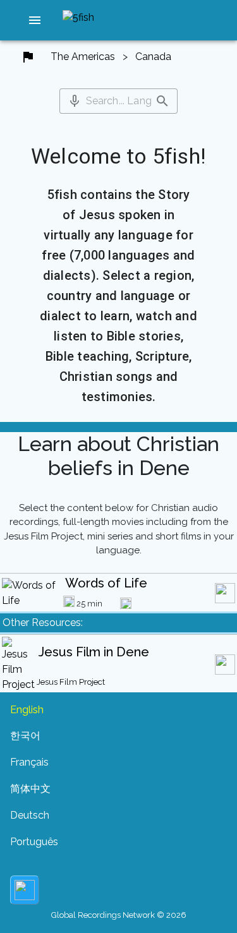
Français (29, 762)
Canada (153, 57)
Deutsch (29, 815)
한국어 (25, 736)
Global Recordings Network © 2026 (118, 915)
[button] (35, 20)
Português (34, 842)
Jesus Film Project (71, 682)
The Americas (83, 57)
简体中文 (30, 789)
